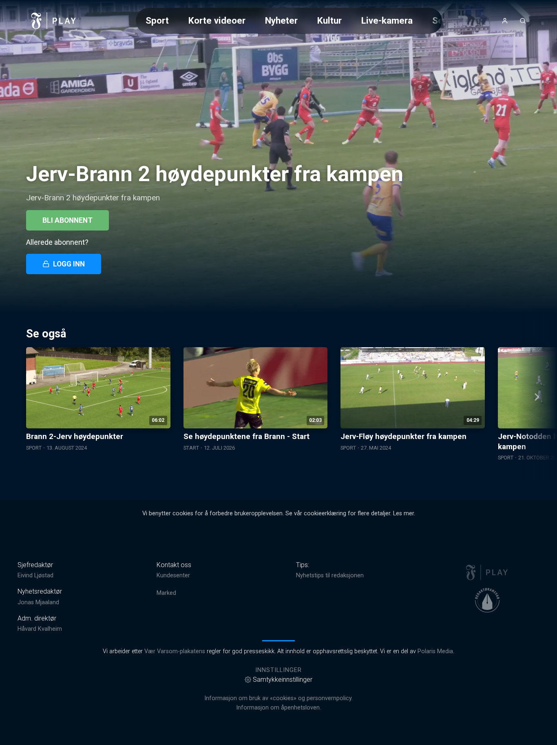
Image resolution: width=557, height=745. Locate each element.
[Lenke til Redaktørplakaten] (487, 600)
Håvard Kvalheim (40, 628)
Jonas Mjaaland (38, 602)
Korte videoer (216, 20)
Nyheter (281, 20)
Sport (157, 20)
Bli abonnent (67, 220)
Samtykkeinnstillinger (282, 679)
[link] (54, 21)
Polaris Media (435, 651)
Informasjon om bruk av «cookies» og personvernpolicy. (278, 698)
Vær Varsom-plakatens (174, 651)
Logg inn (69, 264)
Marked (166, 593)
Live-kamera (387, 20)
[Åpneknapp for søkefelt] (523, 21)
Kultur (329, 20)
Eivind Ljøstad (35, 575)
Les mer (403, 513)
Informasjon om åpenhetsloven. (278, 707)
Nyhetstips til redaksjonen (330, 575)
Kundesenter (173, 575)
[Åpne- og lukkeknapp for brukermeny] (505, 21)
